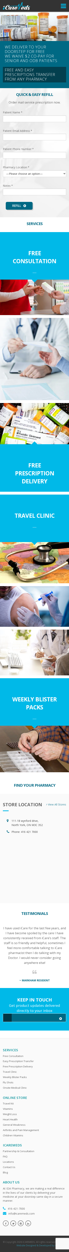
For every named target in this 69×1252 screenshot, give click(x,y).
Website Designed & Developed (33, 1245)
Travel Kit (8, 1103)
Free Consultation (34, 257)
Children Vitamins (13, 1135)
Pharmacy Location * (16, 167)
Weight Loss (10, 1114)
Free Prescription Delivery (34, 473)
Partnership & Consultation (18, 1151)
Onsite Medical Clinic (15, 1087)
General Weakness (14, 1124)
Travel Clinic (34, 515)
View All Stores (56, 804)
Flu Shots (8, 1082)
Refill (17, 206)
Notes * (8, 185)
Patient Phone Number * (18, 149)
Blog (5, 1172)
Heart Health (10, 1119)
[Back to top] (58, 1241)
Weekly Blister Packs (34, 703)
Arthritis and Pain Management (21, 1130)
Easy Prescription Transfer (18, 1061)
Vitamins (8, 1109)
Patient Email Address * (17, 131)
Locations (8, 1161)
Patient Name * (12, 112)
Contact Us (9, 1167)
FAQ (5, 1156)
